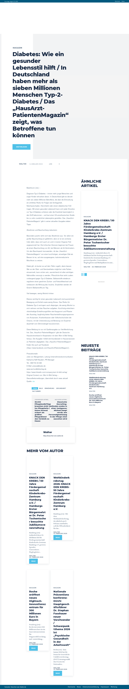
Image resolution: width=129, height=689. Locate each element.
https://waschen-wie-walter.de (53, 436)
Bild (41, 388)
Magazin (17, 48)
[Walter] (15, 164)
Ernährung (49, 388)
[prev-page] (82, 274)
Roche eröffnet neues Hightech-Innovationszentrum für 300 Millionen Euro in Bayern (97, 398)
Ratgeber (36, 391)
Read (33, 561)
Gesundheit (61, 388)
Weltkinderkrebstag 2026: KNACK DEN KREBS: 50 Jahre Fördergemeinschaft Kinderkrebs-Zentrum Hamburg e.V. (61, 493)
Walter (22, 164)
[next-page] (85, 274)
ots (33, 381)
